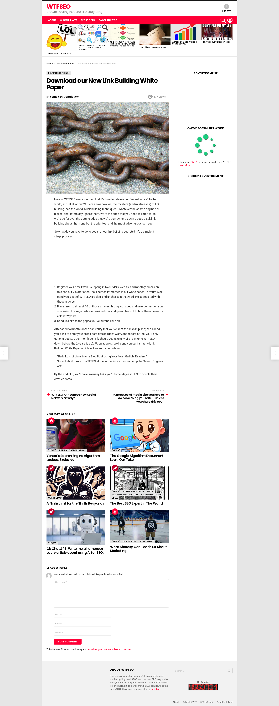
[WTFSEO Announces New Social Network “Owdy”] (4, 353)
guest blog (55, 497)
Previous (48, 40)
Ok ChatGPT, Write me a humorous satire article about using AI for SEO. (74, 550)
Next (230, 40)
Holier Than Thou (133, 491)
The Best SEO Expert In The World (136, 503)
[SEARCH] (223, 20)
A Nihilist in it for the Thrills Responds (75, 503)
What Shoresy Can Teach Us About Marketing (138, 549)
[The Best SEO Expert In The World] (139, 483)
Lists (150, 491)
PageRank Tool (109, 20)
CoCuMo (155, 689)
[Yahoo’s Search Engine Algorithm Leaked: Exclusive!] (75, 435)
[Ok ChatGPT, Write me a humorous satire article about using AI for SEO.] (75, 527)
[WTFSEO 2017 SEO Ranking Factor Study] (186, 32)
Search (229, 671)
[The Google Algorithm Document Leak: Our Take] (139, 435)
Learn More (184, 165)
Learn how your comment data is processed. (109, 649)
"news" (52, 450)
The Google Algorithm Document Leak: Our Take (137, 457)
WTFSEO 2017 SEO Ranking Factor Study (184, 43)
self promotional (151, 494)
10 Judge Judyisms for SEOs (216, 42)
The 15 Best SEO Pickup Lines (154, 47)
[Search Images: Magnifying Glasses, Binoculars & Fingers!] (93, 33)
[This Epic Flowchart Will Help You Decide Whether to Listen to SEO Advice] (124, 32)
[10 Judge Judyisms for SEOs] (217, 32)
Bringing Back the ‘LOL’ (59, 53)
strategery (147, 541)
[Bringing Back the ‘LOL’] (62, 37)
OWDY (194, 162)
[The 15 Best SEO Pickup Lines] (155, 34)
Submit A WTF (68, 20)
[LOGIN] (229, 20)
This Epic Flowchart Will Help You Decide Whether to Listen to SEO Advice (122, 44)
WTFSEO (58, 6)
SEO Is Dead (88, 20)
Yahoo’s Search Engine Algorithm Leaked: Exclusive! (73, 457)
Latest (226, 11)
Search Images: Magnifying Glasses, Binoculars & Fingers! (92, 47)
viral (115, 497)
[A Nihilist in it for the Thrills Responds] (75, 483)
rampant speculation (72, 450)
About (52, 20)
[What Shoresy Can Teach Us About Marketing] (139, 526)
